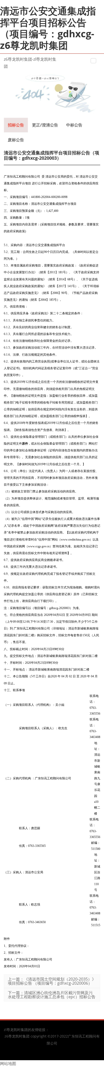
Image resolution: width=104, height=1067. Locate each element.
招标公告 (16, 125)
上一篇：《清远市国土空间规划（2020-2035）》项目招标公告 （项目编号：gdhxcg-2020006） (52, 981)
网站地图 (8, 1063)
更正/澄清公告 (45, 125)
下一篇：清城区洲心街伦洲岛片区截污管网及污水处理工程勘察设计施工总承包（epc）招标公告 (51, 994)
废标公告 (16, 140)
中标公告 (74, 125)
